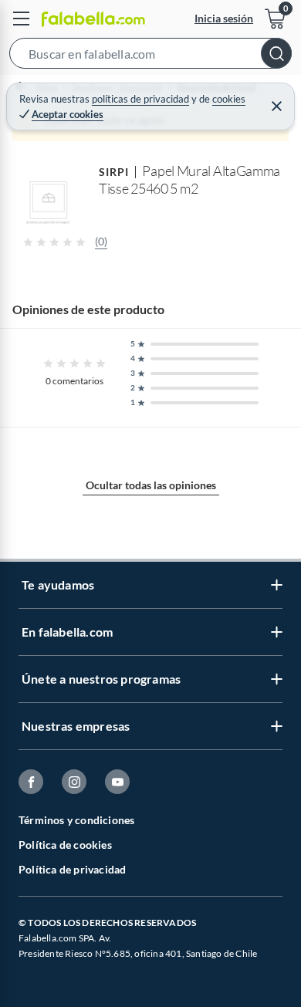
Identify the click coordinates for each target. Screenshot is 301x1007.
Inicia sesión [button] (223, 18)
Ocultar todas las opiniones (151, 485)
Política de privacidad (72, 869)
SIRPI (114, 171)
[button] (150, 56)
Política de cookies (65, 844)
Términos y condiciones (76, 819)
